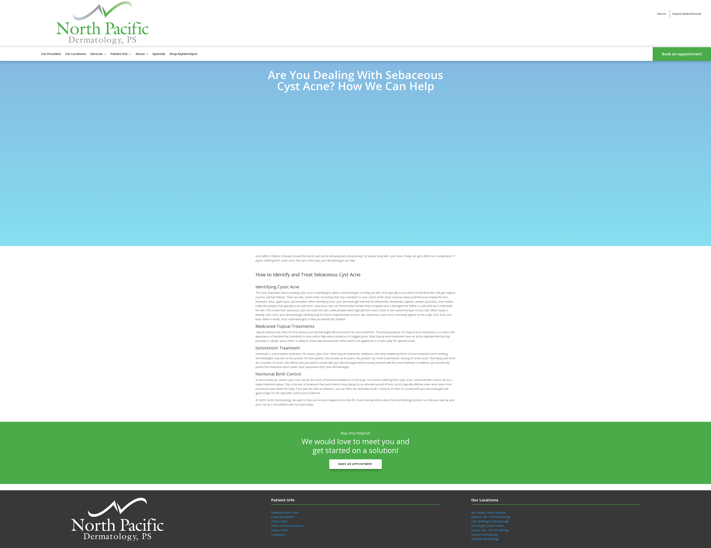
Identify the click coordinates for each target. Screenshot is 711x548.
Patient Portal (279, 530)
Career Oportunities (283, 517)
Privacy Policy (279, 521)
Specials (159, 54)
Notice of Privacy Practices (287, 525)
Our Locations (75, 54)
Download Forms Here (284, 512)
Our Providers (51, 54)
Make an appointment (355, 464)
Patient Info (119, 54)
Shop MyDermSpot (183, 54)
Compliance (278, 534)
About (140, 54)
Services (96, 54)
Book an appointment (682, 54)
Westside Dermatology (485, 539)
